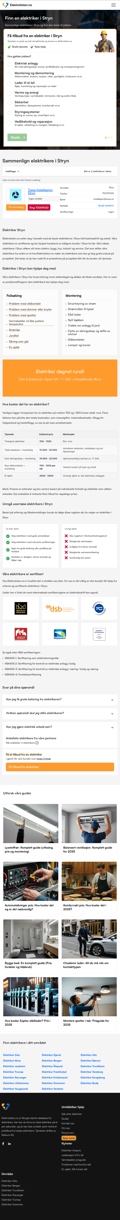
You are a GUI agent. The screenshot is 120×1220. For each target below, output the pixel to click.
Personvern (68, 1132)
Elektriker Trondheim (93, 1066)
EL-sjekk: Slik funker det (74, 1169)
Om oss (66, 1128)
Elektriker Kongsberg (93, 1077)
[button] (113, 5)
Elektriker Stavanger (14, 1077)
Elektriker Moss (12, 1060)
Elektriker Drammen (53, 1083)
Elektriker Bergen (52, 1060)
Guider (65, 1118)
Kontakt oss (68, 1123)
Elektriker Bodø (89, 1083)
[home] (17, 5)
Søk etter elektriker (72, 1113)
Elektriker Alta (89, 1055)
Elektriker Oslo (11, 1055)
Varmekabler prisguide (74, 1159)
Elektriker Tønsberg (92, 1071)
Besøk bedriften (106, 205)
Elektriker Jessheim (14, 1066)
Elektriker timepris (71, 1150)
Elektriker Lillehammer (16, 1083)
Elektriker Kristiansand (55, 1077)
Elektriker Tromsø (13, 1071)
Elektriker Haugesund (15, 1088)
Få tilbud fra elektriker (24, 767)
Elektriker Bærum (90, 1060)
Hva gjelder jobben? (19, 56)
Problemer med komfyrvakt (76, 1164)
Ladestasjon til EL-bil (72, 1155)
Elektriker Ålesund (52, 1066)
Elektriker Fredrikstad (54, 1071)
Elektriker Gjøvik (51, 1055)
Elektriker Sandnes (52, 1088)
